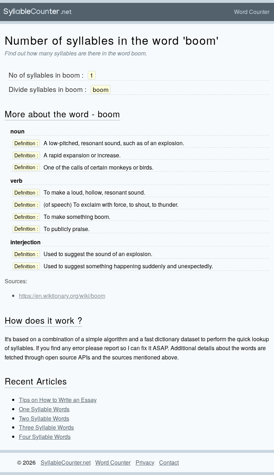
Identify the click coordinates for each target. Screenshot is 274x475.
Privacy (145, 462)
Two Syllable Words (44, 418)
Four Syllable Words (45, 436)
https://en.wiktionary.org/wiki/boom (62, 296)
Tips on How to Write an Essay (58, 400)
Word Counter (251, 12)
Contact (169, 462)
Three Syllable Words (46, 427)
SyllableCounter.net (66, 462)
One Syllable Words (44, 409)
